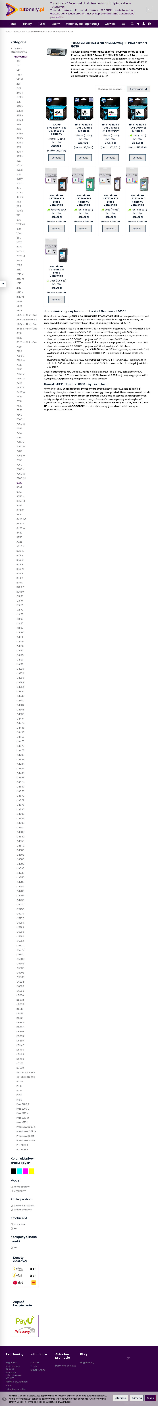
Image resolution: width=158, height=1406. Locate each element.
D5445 (20, 1045)
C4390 (20, 714)
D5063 (20, 999)
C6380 (20, 986)
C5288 (20, 931)
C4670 (20, 845)
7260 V (20, 355)
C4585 (20, 818)
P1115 (19, 1090)
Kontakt (35, 1362)
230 (19, 83)
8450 (19, 514)
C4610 (20, 827)
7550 (19, 410)
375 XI (20, 142)
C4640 (20, 836)
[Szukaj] (132, 24)
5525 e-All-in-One (27, 328)
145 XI (20, 79)
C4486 (20, 768)
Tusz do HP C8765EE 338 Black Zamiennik (56, 200)
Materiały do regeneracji (82, 24)
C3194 (20, 628)
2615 (19, 283)
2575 (19, 247)
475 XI (20, 197)
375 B (20, 133)
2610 (19, 269)
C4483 (20, 759)
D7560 (20, 1067)
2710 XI (20, 296)
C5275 (20, 918)
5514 (19, 310)
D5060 (20, 995)
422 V (20, 165)
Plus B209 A (23, 1104)
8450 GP (21, 519)
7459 (19, 396)
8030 (19, 482)
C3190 (20, 623)
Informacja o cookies (13, 1367)
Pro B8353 (22, 1149)
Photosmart (21, 56)
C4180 (20, 659)
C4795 (20, 895)
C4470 (20, 741)
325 (19, 101)
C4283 (20, 682)
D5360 (20, 1031)
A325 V (20, 546)
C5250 (20, 909)
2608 (19, 265)
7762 (19, 451)
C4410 (20, 718)
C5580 (20, 977)
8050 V (20, 496)
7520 (19, 405)
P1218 (19, 1099)
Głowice (110, 24)
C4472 (20, 746)
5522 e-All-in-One (27, 319)
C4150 (20, 646)
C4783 (20, 882)
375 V (20, 138)
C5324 (20, 940)
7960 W (21, 473)
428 (19, 174)
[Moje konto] (144, 24)
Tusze (42, 24)
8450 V (21, 523)
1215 (19, 219)
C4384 (20, 705)
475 (19, 188)
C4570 (20, 795)
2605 (19, 260)
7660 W (21, 423)
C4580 (20, 809)
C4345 (20, 696)
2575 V (20, 251)
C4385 (20, 709)
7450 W (21, 392)
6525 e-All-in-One (27, 342)
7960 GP (21, 478)
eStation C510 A (26, 1072)
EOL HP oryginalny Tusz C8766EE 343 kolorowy (56, 129)
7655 (19, 428)
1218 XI (20, 233)
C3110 (20, 600)
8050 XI (21, 501)
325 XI (20, 111)
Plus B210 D (23, 1122)
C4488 (20, 773)
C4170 (20, 650)
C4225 (20, 668)
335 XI (20, 120)
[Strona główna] (25, 9)
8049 (19, 487)
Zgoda (150, 1398)
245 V (20, 92)
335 (19, 124)
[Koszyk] (138, 24)
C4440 (20, 732)
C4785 (20, 886)
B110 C (20, 578)
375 (19, 129)
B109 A (20, 555)
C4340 (20, 691)
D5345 (20, 1022)
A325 (19, 541)
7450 (19, 383)
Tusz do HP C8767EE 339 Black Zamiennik (110, 200)
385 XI (20, 156)
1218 (19, 228)
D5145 (20, 1009)
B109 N (20, 569)
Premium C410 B (26, 1140)
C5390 (20, 968)
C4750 (20, 877)
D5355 (20, 1027)
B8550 (20, 591)
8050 (19, 492)
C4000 (20, 632)
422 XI (20, 169)
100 (18, 61)
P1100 (19, 1086)
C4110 (20, 637)
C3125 (20, 605)
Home (13, 24)
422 (19, 160)
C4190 (20, 664)
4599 (19, 301)
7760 (19, 437)
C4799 (20, 900)
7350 (19, 369)
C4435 (20, 727)
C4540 (20, 786)
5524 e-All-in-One (27, 324)
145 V (20, 74)
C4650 (20, 841)
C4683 (20, 854)
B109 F (20, 564)
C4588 (20, 823)
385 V (20, 151)
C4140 (20, 641)
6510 (19, 333)
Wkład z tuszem (23, 1209)
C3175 (20, 614)
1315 (19, 238)
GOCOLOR (19, 1224)
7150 (19, 346)
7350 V (20, 374)
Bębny (56, 24)
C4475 (20, 750)
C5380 (20, 954)
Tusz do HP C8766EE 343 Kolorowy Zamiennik (83, 200)
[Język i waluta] (149, 24)
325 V (20, 106)
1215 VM (21, 224)
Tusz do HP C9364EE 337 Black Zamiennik (56, 271)
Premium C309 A (26, 1126)
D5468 (20, 1058)
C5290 (20, 936)
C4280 (20, 677)
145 (18, 70)
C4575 (20, 804)
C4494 (20, 777)
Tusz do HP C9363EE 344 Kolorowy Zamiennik (137, 200)
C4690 (20, 868)
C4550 (20, 791)
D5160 (20, 1018)
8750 (19, 537)
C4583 (20, 813)
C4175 (20, 655)
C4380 (20, 700)
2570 (19, 242)
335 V (20, 115)
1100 (19, 206)
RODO (9, 1385)
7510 (19, 401)
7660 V (20, 419)
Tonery (27, 24)
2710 (19, 287)
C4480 (20, 755)
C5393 (20, 972)
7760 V (20, 442)
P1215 (19, 1095)
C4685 (20, 859)
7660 (19, 414)
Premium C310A (25, 1136)
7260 (19, 351)
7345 (19, 365)
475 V (20, 192)
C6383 (20, 990)
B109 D (20, 559)
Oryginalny (20, 1190)
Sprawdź (56, 157)
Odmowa (136, 1398)
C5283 (20, 927)
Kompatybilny (21, 1186)
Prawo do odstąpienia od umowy (14, 1375)
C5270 (20, 913)
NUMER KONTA (38, 1370)
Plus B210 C (23, 1117)
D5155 (20, 1013)
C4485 (20, 764)
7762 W (21, 455)
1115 (18, 215)
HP (15, 1228)
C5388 (20, 963)
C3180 (20, 619)
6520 (19, 337)
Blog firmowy (87, 1362)
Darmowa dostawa (65, 1365)
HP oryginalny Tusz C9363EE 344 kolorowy (110, 128)
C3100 (20, 596)
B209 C (20, 587)
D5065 (20, 1004)
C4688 (20, 863)
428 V (20, 178)
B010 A (20, 550)
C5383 (20, 959)
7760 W (21, 446)
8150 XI (20, 510)
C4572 (20, 800)
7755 (19, 432)
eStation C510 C (26, 1077)
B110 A (20, 573)
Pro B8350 (22, 1145)
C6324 (20, 981)
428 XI (20, 183)
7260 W (21, 360)
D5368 (20, 1040)
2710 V (20, 292)
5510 (19, 305)
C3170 (20, 609)
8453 (19, 532)
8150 (19, 505)
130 (18, 65)
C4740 (20, 873)
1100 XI (20, 210)
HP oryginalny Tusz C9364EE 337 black (137, 128)
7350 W (21, 378)
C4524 (20, 782)
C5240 (20, 904)
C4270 (20, 673)
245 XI (20, 97)
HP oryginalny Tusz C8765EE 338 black (83, 128)
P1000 (20, 1081)
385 (19, 147)
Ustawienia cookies (16, 1389)
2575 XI (21, 256)
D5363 (20, 1036)
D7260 (20, 1063)
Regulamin (11, 1362)
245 (19, 88)
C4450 (20, 736)
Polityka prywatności (17, 1381)
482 (19, 201)
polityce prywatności (59, 1401)
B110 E (20, 582)
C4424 (20, 723)
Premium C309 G (26, 1131)
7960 (19, 464)
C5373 (20, 950)
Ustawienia (121, 1398)
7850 (19, 460)
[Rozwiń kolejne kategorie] (123, 24)
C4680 (20, 850)
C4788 (20, 891)
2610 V (20, 274)
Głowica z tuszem (24, 1205)
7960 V (20, 469)
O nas (34, 1366)
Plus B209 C (23, 1108)
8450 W (21, 528)
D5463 (20, 1054)
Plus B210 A (23, 1113)
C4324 (20, 686)
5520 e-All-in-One (27, 315)
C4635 (20, 832)
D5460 (20, 1049)
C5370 (20, 945)
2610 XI (20, 278)
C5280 (20, 922)
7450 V (21, 387)
